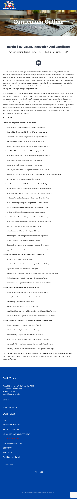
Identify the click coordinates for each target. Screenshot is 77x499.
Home (32, 27)
